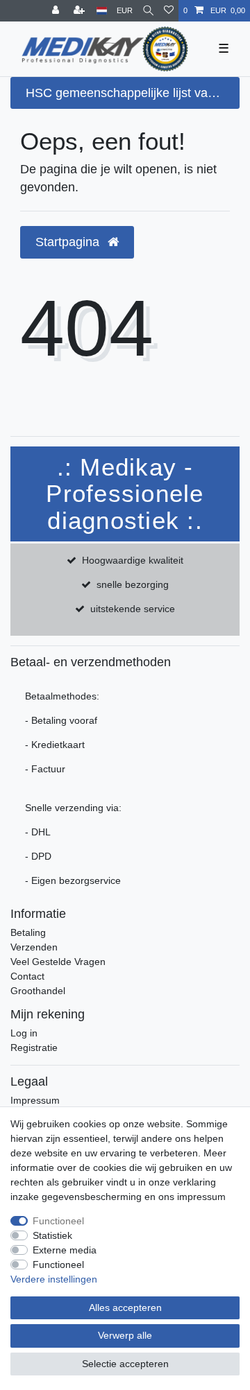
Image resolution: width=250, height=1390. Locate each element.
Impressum (35, 1100)
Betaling (28, 932)
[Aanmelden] (57, 10)
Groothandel (37, 990)
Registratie (34, 1047)
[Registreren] (80, 10)
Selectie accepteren (125, 1363)
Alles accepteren (125, 1307)
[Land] (102, 10)
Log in (24, 1033)
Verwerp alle (125, 1335)
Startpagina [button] (69, 242)
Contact (27, 976)
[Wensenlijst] (168, 10)
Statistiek (52, 1235)
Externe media (65, 1250)
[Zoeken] (148, 10)
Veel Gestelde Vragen (58, 961)
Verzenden (34, 947)
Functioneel (58, 1220)
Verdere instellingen (53, 1279)
